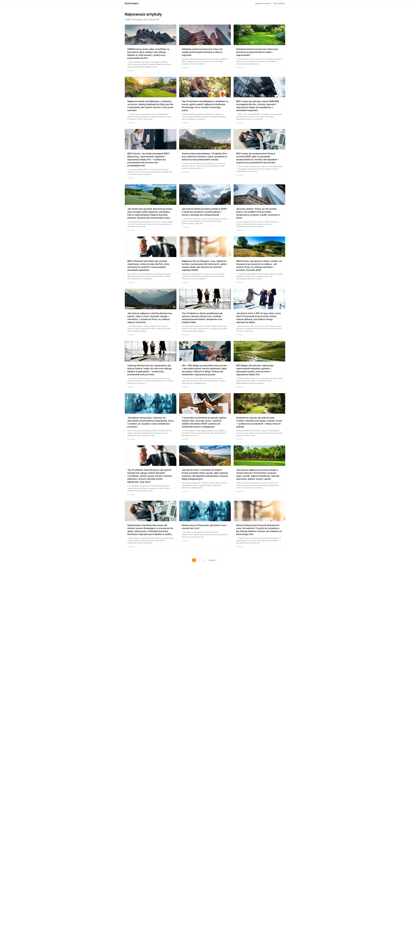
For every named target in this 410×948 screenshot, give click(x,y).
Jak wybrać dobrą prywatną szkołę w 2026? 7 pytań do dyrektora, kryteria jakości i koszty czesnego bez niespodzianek (204, 212)
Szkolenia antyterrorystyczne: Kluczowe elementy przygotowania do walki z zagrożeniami (257, 52)
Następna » (212, 560)
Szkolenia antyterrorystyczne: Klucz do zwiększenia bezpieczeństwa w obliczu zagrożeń (202, 52)
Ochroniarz (132, 3)
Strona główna (279, 3)
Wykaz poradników (263, 3)
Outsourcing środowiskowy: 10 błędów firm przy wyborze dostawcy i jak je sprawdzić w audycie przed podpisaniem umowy (204, 156)
